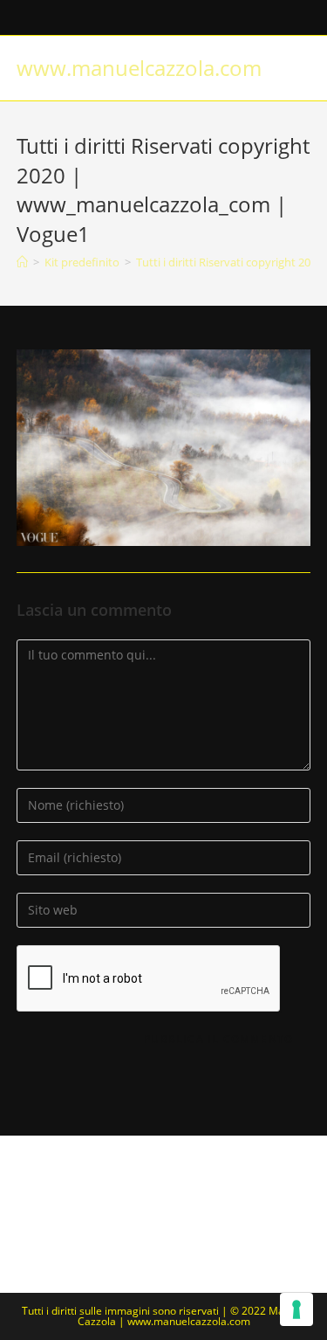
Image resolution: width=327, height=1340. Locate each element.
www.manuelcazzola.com (139, 67)
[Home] (22, 262)
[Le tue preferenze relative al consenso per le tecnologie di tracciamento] (296, 1309)
